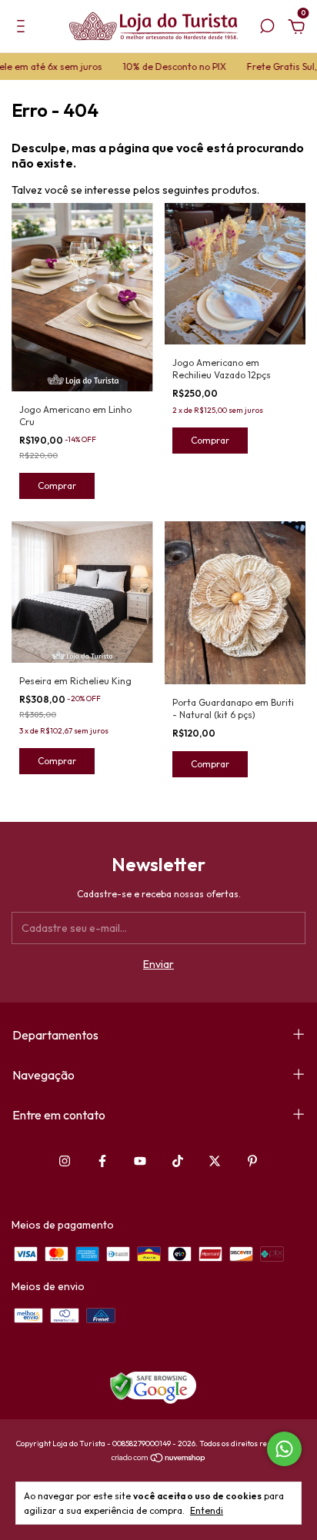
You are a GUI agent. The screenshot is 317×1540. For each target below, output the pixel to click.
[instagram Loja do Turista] (64, 1161)
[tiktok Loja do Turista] (178, 1161)
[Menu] (23, 28)
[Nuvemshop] (159, 1459)
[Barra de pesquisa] (267, 28)
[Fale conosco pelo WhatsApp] (284, 1449)
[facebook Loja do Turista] (102, 1161)
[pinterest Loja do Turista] (252, 1161)
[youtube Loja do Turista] (140, 1161)
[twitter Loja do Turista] (215, 1161)
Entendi (206, 1510)
